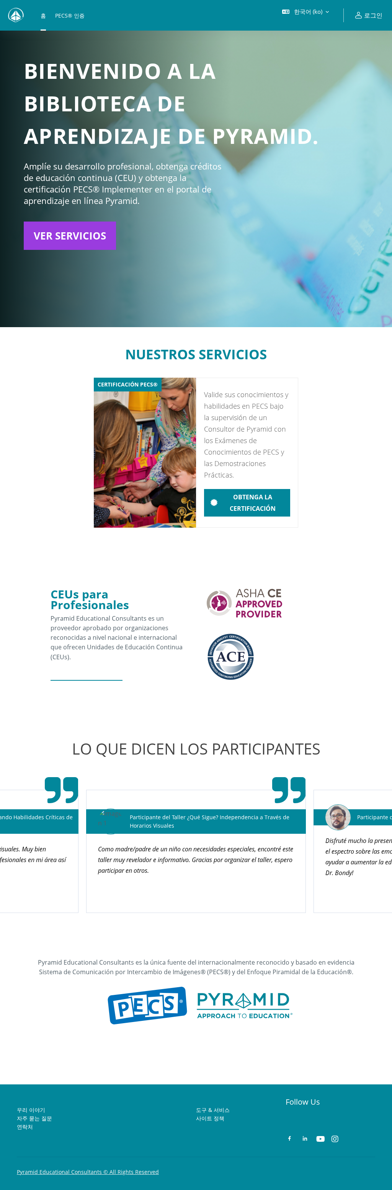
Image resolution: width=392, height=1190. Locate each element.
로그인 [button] (373, 15)
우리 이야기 (31, 1109)
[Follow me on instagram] (335, 1139)
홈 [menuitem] (43, 15)
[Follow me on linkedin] (305, 1139)
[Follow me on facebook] (290, 1139)
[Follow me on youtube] (320, 1139)
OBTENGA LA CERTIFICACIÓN (253, 503)
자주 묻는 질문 (34, 1118)
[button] (305, 15)
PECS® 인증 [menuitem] (70, 15)
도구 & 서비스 (213, 1109)
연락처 (25, 1126)
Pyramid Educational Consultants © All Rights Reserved (88, 1171)
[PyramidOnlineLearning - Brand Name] (15, 15)
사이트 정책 (210, 1118)
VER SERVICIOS (70, 236)
